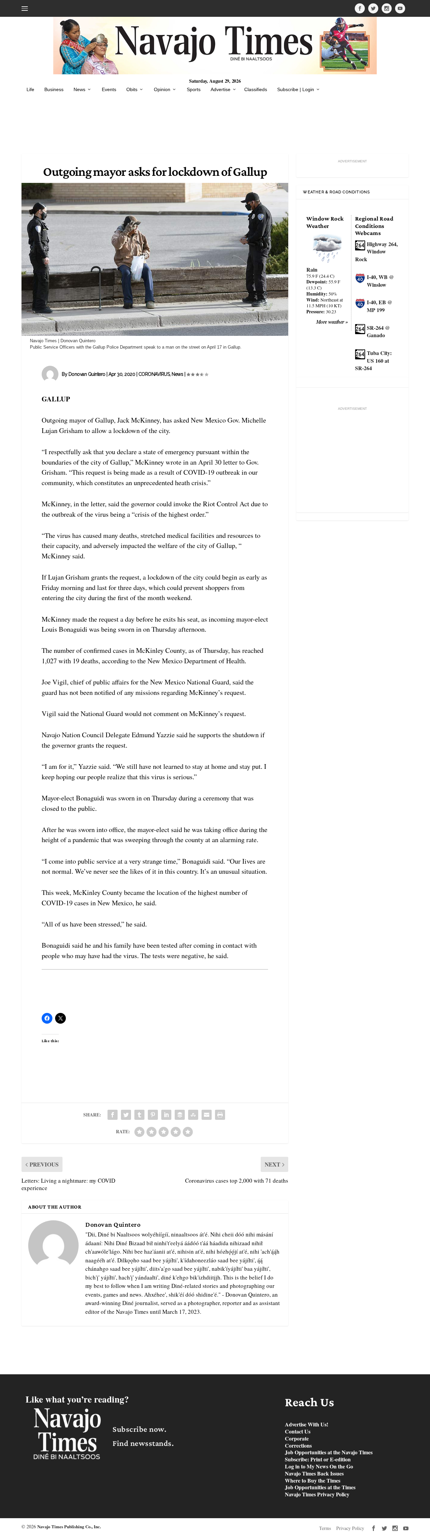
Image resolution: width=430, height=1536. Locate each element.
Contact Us (297, 1431)
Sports (194, 89)
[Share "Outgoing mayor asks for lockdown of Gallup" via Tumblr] (139, 1114)
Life (30, 89)
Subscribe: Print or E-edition (318, 1459)
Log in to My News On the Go (319, 1466)
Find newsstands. (143, 1443)
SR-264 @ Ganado (378, 331)
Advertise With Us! (306, 1424)
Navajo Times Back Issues (314, 1473)
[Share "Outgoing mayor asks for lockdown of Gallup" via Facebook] (112, 1114)
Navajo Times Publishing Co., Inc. (69, 1526)
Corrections (298, 1445)
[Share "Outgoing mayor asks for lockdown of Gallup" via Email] (206, 1114)
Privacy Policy (350, 1528)
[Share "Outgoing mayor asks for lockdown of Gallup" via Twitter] (126, 1114)
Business (53, 89)
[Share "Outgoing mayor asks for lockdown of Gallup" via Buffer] (179, 1114)
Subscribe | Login (295, 89)
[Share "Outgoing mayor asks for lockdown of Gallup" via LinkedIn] (166, 1114)
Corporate (297, 1438)
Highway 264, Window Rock (376, 251)
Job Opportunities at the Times (320, 1487)
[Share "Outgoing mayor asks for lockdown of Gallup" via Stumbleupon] (193, 1114)
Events (109, 89)
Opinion (162, 89)
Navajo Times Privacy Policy (317, 1494)
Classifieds (255, 89)
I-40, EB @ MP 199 (379, 306)
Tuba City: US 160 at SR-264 (373, 360)
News (79, 89)
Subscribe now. (139, 1428)
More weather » (332, 321)
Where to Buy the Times (312, 1480)
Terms (325, 1528)
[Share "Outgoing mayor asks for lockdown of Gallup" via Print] (220, 1114)
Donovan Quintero (87, 374)
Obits (131, 89)
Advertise (220, 89)
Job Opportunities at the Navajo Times (329, 1452)
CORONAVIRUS (154, 374)
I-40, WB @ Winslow (380, 280)
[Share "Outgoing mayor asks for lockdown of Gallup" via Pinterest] (153, 1114)
